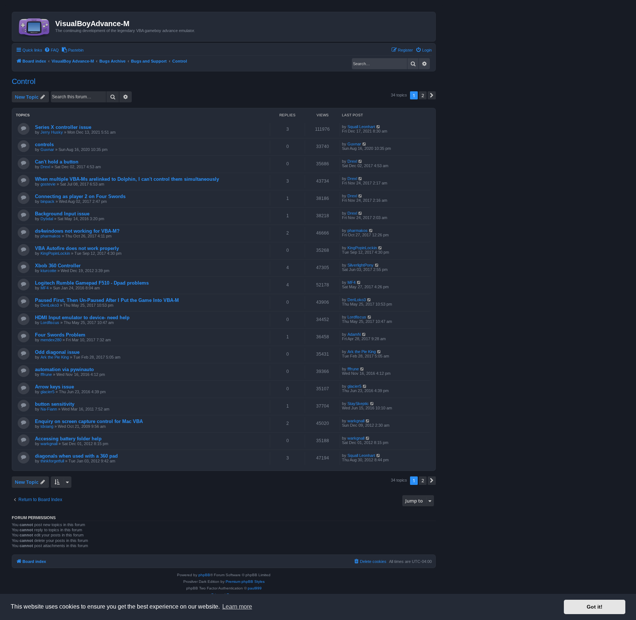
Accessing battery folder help (68, 438)
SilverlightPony (360, 265)
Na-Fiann (48, 409)
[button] (432, 95)
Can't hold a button (56, 162)
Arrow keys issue (54, 387)
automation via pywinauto (64, 369)
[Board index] (34, 26)
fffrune (46, 374)
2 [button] (422, 95)
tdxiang (46, 426)
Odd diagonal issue (57, 352)
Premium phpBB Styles (245, 582)
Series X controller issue (63, 127)
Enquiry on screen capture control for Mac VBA (89, 421)
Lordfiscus (49, 322)
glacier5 (47, 392)
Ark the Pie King (54, 357)
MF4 (44, 288)
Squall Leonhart (361, 126)
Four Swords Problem (60, 335)
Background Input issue (62, 213)
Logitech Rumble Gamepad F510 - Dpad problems (92, 283)
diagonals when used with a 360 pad (76, 456)
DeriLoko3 (49, 305)
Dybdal (46, 218)
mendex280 (50, 340)
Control (23, 81)
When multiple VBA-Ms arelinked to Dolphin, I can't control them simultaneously (127, 179)
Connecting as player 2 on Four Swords (80, 196)
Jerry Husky (51, 132)
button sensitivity (54, 404)
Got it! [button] (595, 607)
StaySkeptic (358, 403)
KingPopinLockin (55, 253)
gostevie (48, 184)
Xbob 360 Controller (58, 265)
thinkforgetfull (52, 461)
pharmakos (50, 236)
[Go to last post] (378, 126)
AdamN (354, 334)
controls (44, 144)
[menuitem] (51, 50)
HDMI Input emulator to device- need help (82, 317)
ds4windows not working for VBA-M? (77, 231)
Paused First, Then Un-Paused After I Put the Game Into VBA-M (107, 300)
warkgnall (355, 421)
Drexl (45, 167)
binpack (47, 201)
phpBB (204, 575)
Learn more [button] (237, 606)
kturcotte (48, 270)
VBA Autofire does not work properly (77, 248)
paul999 (255, 588)
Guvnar (47, 149)
